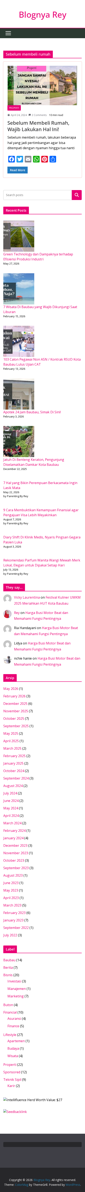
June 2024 (11, 800)
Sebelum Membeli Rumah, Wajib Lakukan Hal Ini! (38, 126)
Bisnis (8, 975)
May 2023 (10, 890)
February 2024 (14, 830)
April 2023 (11, 898)
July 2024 (10, 793)
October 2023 (13, 860)
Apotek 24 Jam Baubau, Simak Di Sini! (32, 412)
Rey (17, 612)
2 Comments (39, 115)
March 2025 (12, 748)
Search (77, 195)
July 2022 (10, 935)
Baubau (9, 960)
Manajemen (16, 988)
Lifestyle (9, 1034)
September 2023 (16, 868)
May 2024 (10, 808)
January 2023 (13, 920)
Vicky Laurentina (27, 597)
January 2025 (13, 763)
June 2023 (11, 883)
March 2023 (12, 905)
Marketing (15, 996)
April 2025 (11, 741)
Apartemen (16, 1041)
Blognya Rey (42, 14)
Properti (14, 107)
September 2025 (16, 726)
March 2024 (12, 823)
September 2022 (16, 927)
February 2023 (14, 912)
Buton (8, 1005)
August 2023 (13, 875)
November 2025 (15, 711)
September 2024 (16, 778)
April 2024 (11, 815)
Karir (11, 1085)
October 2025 (13, 718)
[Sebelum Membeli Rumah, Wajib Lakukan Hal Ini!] (42, 85)
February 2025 (14, 756)
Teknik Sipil (12, 1079)
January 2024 (13, 838)
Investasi (14, 981)
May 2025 (10, 733)
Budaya (13, 1048)
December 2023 (15, 845)
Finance (13, 1026)
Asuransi (14, 1018)
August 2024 (13, 785)
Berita (8, 967)
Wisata (12, 1056)
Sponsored (11, 1072)
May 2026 (10, 688)
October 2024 (13, 771)
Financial (10, 1012)
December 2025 (15, 703)
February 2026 (14, 696)
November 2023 (15, 853)
